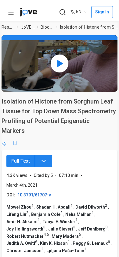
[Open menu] (11, 12)
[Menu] (43, 161)
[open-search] (62, 12)
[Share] (4, 142)
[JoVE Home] (28, 12)
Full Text (20, 161)
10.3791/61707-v (34, 194)
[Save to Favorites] (15, 142)
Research (8, 27)
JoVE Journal (27, 27)
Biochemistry (47, 27)
